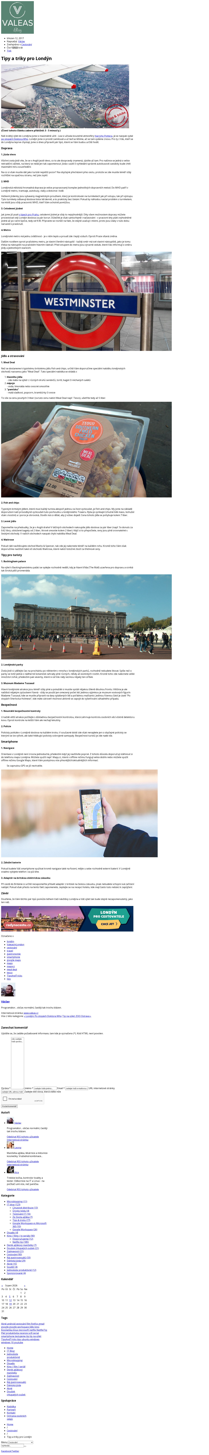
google (5, 1326)
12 (10, 1300)
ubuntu (26, 1339)
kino (37, 1326)
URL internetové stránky (102, 1088)
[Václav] (11, 1122)
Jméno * (29, 1088)
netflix (33, 1330)
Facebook (6, 1451)
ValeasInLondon (15, 944)
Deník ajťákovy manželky (15, 1371)
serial (36, 1333)
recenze (23, 1333)
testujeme (20, 1336)
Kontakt (11, 1412)
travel (10, 950)
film (29, 1323)
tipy (9, 978)
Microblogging (15, 1360)
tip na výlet (35, 1336)
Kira (17, 1172)
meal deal (12, 969)
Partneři (11, 1409)
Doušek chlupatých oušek (16, 1393)
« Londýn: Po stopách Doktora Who (43, 1016)
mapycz (11, 966)
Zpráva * (6, 1088)
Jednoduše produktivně (13, 1356)
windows (34, 1339)
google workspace (19, 1326)
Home (10, 1347)
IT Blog (11, 1351)
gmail (41, 1323)
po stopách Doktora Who (14, 139)
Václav (21, 41)
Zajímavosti (13, 1375)
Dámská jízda (14, 1385)
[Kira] (11, 1172)
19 (10, 1303)
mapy (10, 963)
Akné (4, 1323)
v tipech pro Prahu (29, 214)
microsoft (24, 1330)
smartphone (13, 957)
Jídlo (32, 1326)
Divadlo (11, 1363)
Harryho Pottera (103, 135)
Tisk (9, 50)
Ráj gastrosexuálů (16, 1382)
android (11, 1323)
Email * (61, 1088)
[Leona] (11, 1147)
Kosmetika (7, 1330)
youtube (18, 1342)
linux (16, 1330)
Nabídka (11, 1406)
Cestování (26, 44)
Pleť (3, 1333)
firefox (35, 1323)
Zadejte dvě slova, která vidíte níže (42, 1091)
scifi (30, 1333)
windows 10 (7, 1342)
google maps (14, 960)
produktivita (12, 1333)
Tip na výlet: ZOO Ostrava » (76, 1016)
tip (28, 1336)
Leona (18, 1147)
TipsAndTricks (14, 975)
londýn (10, 941)
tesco (10, 972)
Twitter (15, 1451)
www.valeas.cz (31, 1013)
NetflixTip (42, 1330)
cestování (12, 947)
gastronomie (14, 953)
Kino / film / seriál (16, 1366)
